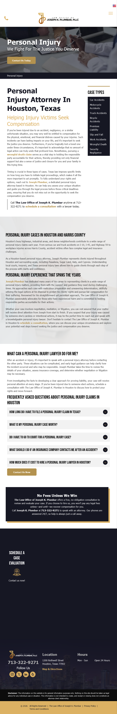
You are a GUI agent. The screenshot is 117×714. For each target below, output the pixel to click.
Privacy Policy (90, 706)
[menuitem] (99, 99)
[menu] (110, 13)
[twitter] (19, 675)
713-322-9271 (50, 510)
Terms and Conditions (39, 709)
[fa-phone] (6, 20)
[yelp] (33, 675)
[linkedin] (26, 675)
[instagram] (12, 675)
